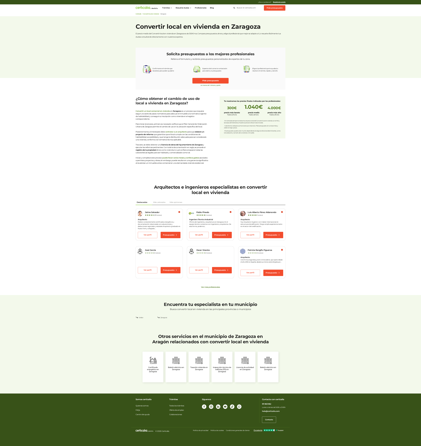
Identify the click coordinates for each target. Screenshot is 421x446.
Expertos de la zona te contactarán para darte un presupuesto (214, 70)
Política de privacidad (200, 430)
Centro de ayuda (143, 414)
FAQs (138, 410)
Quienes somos (142, 406)
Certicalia (138, 14)
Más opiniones (176, 202)
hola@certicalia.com (271, 411)
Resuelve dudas (182, 8)
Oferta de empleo (176, 410)
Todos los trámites (176, 406)
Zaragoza (163, 318)
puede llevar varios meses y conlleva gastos (180, 158)
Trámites (166, 8)
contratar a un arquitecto (176, 132)
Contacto (269, 420)
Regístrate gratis (279, 2)
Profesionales (200, 8)
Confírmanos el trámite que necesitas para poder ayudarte (163, 70)
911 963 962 (266, 404)
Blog (212, 8)
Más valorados (159, 202)
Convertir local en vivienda (151, 14)
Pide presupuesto (275, 8)
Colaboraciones (175, 414)
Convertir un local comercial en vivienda (153, 111)
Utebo (141, 318)
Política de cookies (217, 430)
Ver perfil (148, 235)
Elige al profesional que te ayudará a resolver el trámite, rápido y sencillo (265, 70)
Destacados (142, 202)
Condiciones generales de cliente (237, 430)
